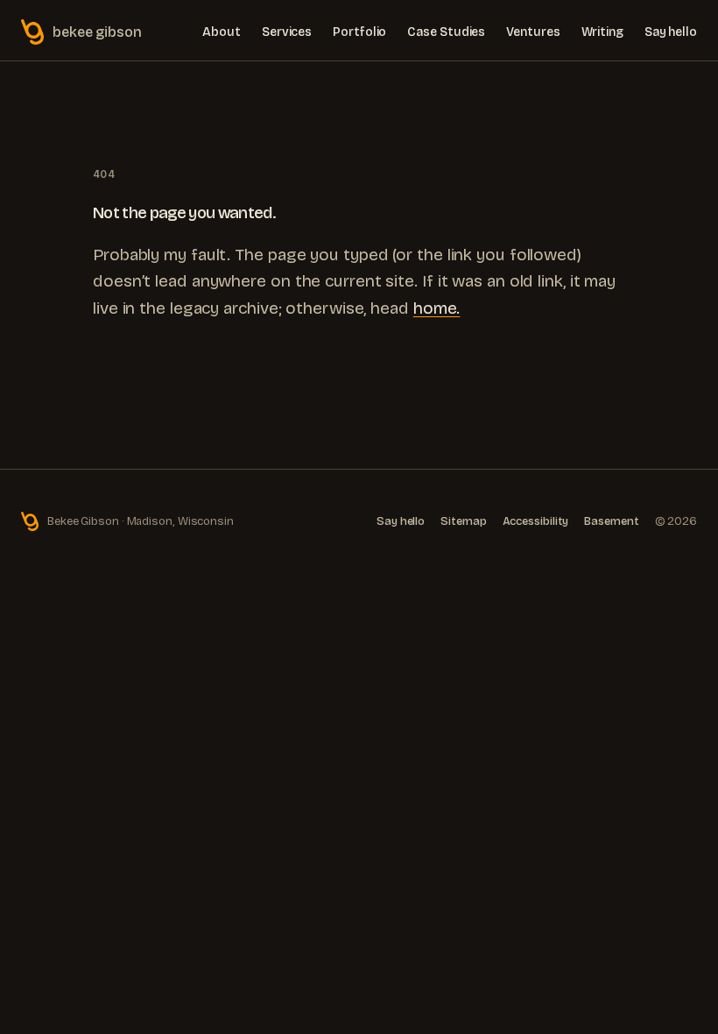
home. (437, 308)
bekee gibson (97, 32)
